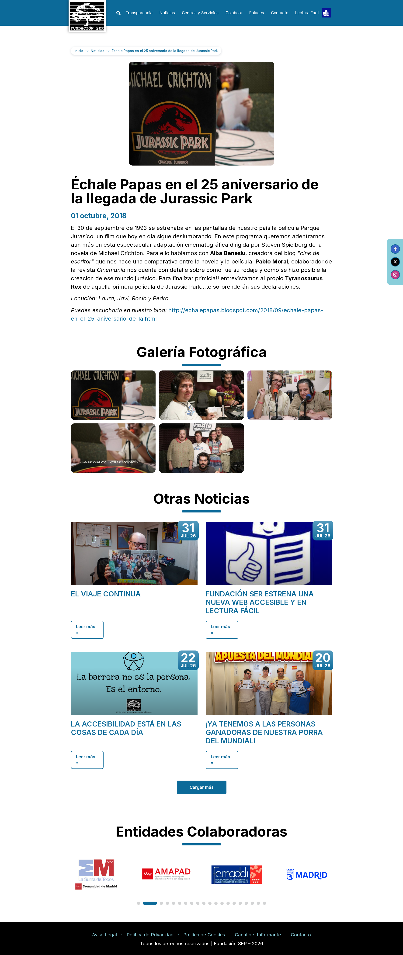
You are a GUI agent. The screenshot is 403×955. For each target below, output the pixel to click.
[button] (118, 13)
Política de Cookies (204, 935)
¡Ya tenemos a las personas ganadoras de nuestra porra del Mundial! (264, 732)
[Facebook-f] (395, 249)
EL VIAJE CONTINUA (106, 594)
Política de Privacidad (150, 935)
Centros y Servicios (200, 12)
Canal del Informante (258, 935)
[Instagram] (395, 274)
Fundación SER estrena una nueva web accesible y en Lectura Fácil (260, 602)
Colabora (234, 12)
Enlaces (256, 12)
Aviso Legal (104, 935)
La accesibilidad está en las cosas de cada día (126, 728)
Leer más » (85, 629)
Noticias (167, 12)
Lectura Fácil (307, 12)
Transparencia (139, 12)
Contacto (279, 12)
